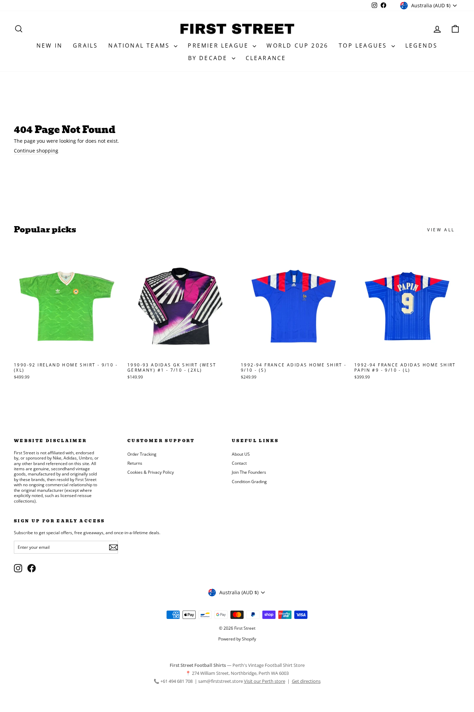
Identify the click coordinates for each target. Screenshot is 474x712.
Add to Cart (67, 352)
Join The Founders (249, 472)
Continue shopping (36, 151)
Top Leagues (364, 45)
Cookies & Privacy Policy (150, 472)
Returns (134, 463)
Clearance (266, 58)
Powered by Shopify (237, 639)
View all (441, 230)
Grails (85, 45)
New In (49, 45)
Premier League (219, 45)
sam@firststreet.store (220, 681)
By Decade (209, 58)
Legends (421, 45)
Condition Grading (249, 481)
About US (241, 454)
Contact (239, 463)
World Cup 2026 (297, 45)
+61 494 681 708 (177, 681)
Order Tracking (141, 454)
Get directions (306, 681)
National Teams (140, 45)
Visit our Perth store (264, 681)
